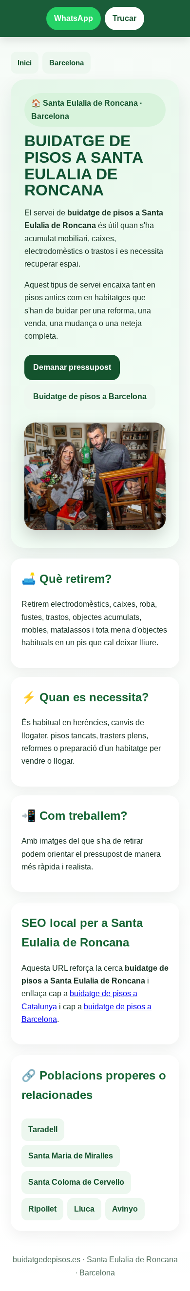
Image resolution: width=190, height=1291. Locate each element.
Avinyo (125, 1209)
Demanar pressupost (72, 367)
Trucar (124, 18)
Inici (25, 62)
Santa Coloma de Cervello (76, 1182)
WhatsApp (73, 18)
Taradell (42, 1129)
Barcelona (66, 62)
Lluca (84, 1209)
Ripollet (42, 1209)
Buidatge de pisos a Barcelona (90, 396)
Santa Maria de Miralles (70, 1156)
